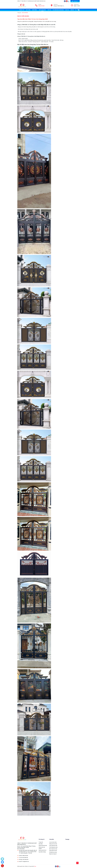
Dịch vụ (67, 9)
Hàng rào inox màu (53, 843)
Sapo (35, 866)
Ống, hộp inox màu (53, 850)
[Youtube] (67, 1)
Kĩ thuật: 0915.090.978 (23, 859)
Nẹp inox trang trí (53, 853)
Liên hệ (72, 9)
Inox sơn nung (42, 9)
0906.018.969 (41, 5)
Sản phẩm (34, 9)
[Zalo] (69, 1)
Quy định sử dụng (42, 851)
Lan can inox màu (53, 842)
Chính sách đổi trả (42, 850)
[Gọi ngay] (2, 866)
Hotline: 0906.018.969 (23, 855)
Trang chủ (21, 9)
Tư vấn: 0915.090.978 (23, 857)
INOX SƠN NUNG (23, 16)
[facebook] (65, 1)
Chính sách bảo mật (43, 845)
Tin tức (49, 9)
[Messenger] (2, 862)
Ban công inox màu (53, 848)
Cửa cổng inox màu (53, 845)
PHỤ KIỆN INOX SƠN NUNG (58, 9)
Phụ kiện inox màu (53, 852)
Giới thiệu (28, 9)
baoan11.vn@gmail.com (24, 861)
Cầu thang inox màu (53, 847)
